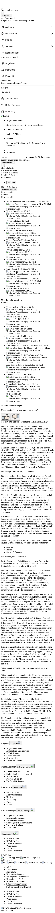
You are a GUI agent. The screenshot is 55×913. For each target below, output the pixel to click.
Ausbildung (11, 799)
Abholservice (12, 776)
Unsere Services (13, 756)
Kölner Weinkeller (14, 851)
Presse (9, 802)
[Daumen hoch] (6, 417)
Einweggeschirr (7, 192)
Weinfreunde (11, 846)
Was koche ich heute (15, 825)
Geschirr (10, 547)
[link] (30, 122)
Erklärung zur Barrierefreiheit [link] (18, 887)
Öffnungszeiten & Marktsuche (19, 823)
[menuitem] (27, 27)
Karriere (9, 797)
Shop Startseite (7, 168)
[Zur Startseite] (10, 5)
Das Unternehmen (14, 795)
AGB (8, 867)
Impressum (11, 872)
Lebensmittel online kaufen (17, 771)
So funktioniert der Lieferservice (20, 774)
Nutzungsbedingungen (15, 874)
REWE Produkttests (14, 760)
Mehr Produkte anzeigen (11, 300)
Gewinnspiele (12, 758)
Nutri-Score (11, 827)
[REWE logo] (5, 116)
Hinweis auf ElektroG (15, 881)
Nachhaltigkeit (12, 792)
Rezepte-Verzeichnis (15, 820)
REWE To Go (12, 841)
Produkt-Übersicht (14, 779)
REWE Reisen (12, 839)
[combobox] (13, 157)
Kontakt (9, 804)
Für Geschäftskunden (15, 781)
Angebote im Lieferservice (17, 751)
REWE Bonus (12, 753)
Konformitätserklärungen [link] (16, 884)
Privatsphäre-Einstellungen (17, 877)
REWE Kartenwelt (14, 843)
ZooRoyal (10, 848)
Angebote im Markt (14, 748)
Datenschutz (11, 869)
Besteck (4, 195)
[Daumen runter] (15, 417)
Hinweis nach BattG (15, 879)
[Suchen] (29, 160)
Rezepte (25, 142)
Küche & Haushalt (9, 170)
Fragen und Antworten (15, 815)
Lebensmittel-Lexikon (15, 818)
